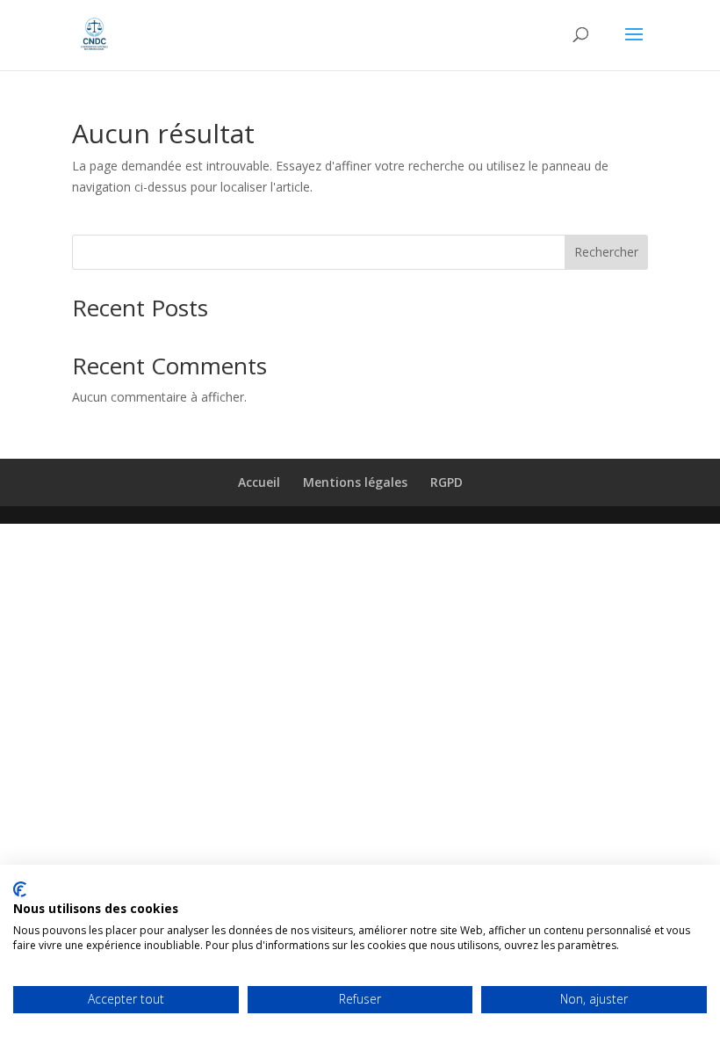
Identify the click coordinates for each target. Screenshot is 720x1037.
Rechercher (606, 251)
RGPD (446, 482)
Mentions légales (355, 482)
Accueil (259, 482)
